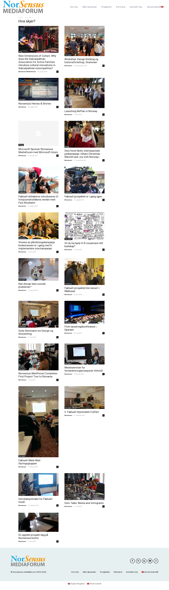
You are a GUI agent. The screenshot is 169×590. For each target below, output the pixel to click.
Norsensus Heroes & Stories (34, 103)
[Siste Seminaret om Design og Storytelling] (38, 314)
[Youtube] (150, 561)
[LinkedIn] (144, 561)
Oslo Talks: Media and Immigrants (84, 503)
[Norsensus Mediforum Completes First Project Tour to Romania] (38, 357)
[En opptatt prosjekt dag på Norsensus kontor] (38, 522)
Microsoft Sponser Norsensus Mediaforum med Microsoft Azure (38, 151)
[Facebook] (132, 561)
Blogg (67, 107)
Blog (20, 51)
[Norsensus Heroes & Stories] (38, 89)
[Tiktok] (156, 561)
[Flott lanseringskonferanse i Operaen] (84, 312)
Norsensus (68, 65)
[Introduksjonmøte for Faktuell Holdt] (38, 484)
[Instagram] (138, 561)
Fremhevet (22, 192)
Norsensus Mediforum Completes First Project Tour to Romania (37, 375)
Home (20, 17)
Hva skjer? (68, 55)
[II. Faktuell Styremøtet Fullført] (84, 397)
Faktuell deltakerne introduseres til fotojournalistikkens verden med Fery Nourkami (38, 199)
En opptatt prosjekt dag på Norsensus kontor (33, 536)
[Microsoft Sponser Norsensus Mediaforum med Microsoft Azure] (38, 133)
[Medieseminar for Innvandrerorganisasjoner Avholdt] (84, 354)
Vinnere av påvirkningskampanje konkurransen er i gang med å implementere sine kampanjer (36, 245)
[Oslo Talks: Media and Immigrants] (84, 486)
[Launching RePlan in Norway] (84, 93)
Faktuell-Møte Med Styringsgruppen (29, 462)
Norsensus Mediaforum (27, 71)
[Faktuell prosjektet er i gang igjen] (84, 180)
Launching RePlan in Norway (80, 111)
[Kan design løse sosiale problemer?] (38, 269)
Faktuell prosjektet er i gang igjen (83, 196)
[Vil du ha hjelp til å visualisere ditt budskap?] (84, 226)
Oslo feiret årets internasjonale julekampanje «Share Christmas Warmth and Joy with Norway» (82, 153)
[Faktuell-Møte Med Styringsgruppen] (38, 421)
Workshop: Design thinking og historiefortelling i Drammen (81, 61)
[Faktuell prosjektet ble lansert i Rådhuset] (84, 271)
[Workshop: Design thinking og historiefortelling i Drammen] (84, 41)
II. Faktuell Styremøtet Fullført (81, 411)
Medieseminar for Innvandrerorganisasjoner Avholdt (83, 369)
